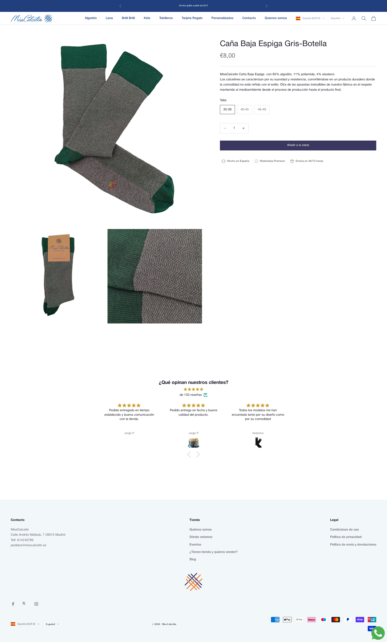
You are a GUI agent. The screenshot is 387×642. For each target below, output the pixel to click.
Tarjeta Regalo (192, 18)
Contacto (249, 18)
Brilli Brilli (128, 18)
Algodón (91, 18)
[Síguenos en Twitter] (24, 604)
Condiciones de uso (344, 529)
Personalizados (222, 18)
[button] (190, 454)
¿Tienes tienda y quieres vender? (213, 552)
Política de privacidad (346, 537)
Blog (192, 559)
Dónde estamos (200, 537)
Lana (109, 18)
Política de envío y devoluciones (353, 544)
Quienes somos (276, 18)
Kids (147, 18)
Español (335, 18)
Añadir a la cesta (298, 145)
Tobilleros (166, 18)
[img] (193, 389)
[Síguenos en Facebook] (13, 604)
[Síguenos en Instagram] (36, 604)
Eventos (195, 544)
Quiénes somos (200, 529)
